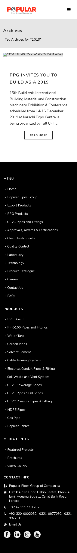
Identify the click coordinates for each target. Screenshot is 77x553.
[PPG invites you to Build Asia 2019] (33, 54)
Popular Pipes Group (22, 197)
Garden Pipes (17, 344)
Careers (13, 279)
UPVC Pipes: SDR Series (25, 393)
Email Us (15, 524)
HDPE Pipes (16, 410)
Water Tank (15, 336)
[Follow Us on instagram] (27, 535)
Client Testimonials (21, 238)
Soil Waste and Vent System (28, 377)
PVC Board (15, 319)
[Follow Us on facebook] (7, 535)
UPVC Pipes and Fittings (25, 222)
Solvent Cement (19, 352)
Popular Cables (18, 426)
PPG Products (17, 214)
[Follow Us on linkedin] (17, 535)
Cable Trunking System (24, 360)
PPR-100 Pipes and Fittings (27, 327)
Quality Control (18, 246)
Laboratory (15, 255)
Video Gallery (17, 466)
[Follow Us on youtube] (37, 535)
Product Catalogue (21, 271)
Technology (15, 263)
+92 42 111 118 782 (24, 507)
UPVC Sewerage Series (24, 385)
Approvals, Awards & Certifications (32, 230)
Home (11, 189)
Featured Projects (20, 450)
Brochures (14, 458)
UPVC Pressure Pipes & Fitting (29, 401)
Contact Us (15, 288)
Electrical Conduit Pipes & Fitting (31, 369)
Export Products (19, 205)
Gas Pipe (13, 418)
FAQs (11, 296)
